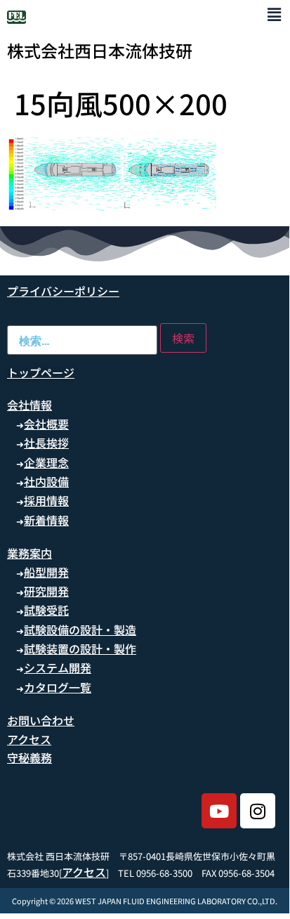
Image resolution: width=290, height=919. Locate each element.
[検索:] (82, 340)
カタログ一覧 (57, 687)
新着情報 (46, 519)
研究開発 (46, 590)
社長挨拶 (46, 442)
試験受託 (46, 609)
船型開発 (46, 571)
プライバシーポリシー (63, 290)
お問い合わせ (40, 720)
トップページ (40, 372)
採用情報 (46, 500)
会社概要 (46, 423)
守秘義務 (29, 757)
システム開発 (57, 667)
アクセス (29, 739)
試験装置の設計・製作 (80, 648)
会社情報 (29, 404)
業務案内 (29, 553)
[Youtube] (219, 810)
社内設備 (46, 481)
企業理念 (46, 462)
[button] (274, 13)
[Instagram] (257, 810)
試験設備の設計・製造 (80, 629)
